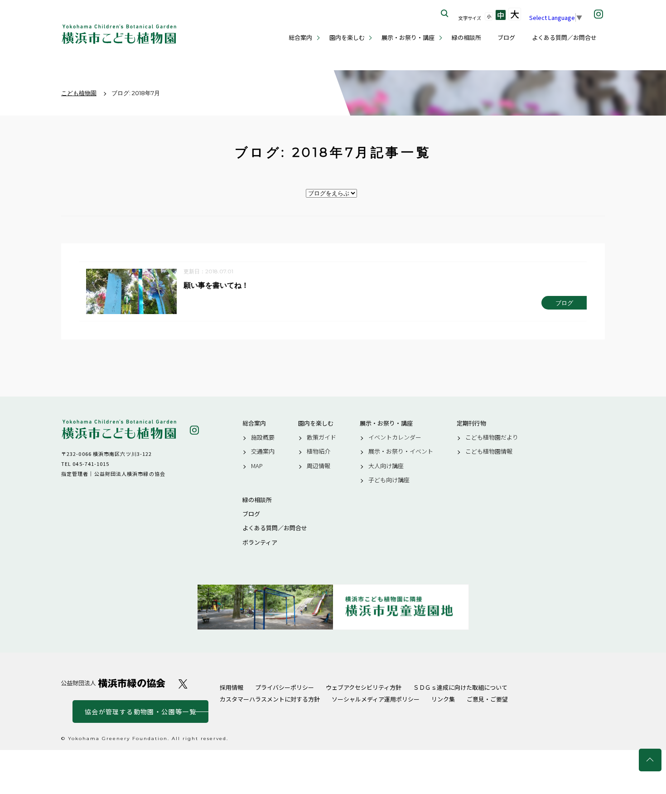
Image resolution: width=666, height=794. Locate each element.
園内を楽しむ (347, 37)
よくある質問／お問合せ (564, 37)
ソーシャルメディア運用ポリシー (376, 699)
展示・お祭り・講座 (407, 37)
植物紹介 (318, 451)
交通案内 (263, 451)
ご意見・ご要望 (487, 699)
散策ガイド (321, 437)
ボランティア (259, 542)
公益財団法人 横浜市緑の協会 (113, 683)
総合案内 (300, 37)
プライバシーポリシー (284, 687)
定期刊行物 (471, 423)
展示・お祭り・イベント (400, 451)
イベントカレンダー (394, 437)
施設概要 (263, 437)
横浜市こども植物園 (119, 429)
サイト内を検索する (445, 13)
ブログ (506, 37)
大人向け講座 (386, 466)
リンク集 (443, 699)
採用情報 (231, 687)
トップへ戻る (650, 760)
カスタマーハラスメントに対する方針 (270, 699)
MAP (257, 466)
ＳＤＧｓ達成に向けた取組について (460, 687)
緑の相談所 (466, 37)
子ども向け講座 (389, 480)
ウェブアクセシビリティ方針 (363, 687)
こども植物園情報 (488, 451)
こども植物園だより (491, 437)
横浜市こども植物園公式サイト (119, 34)
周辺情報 (318, 466)
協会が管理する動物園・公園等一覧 (140, 711)
